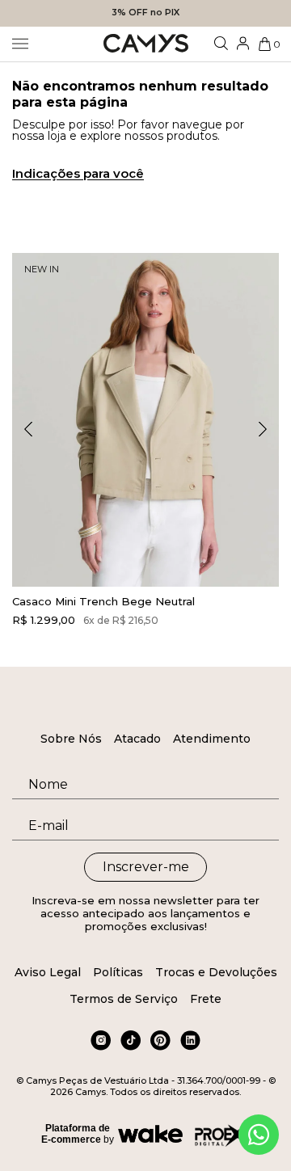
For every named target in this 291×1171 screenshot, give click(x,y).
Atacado (137, 738)
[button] (263, 429)
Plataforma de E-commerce (75, 1134)
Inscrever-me (146, 866)
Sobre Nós (71, 738)
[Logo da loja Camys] (145, 44)
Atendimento (212, 738)
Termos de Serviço (124, 999)
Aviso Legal (48, 972)
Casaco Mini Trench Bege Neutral (103, 601)
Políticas (118, 972)
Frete (205, 999)
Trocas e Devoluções (216, 972)
